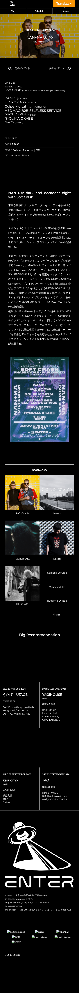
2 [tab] (38, 445)
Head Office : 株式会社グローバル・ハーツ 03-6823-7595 (44, 909)
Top (13, 11)
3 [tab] (41, 445)
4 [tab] (45, 445)
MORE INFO (39, 469)
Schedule (39, 11)
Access (65, 11)
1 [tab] (34, 445)
